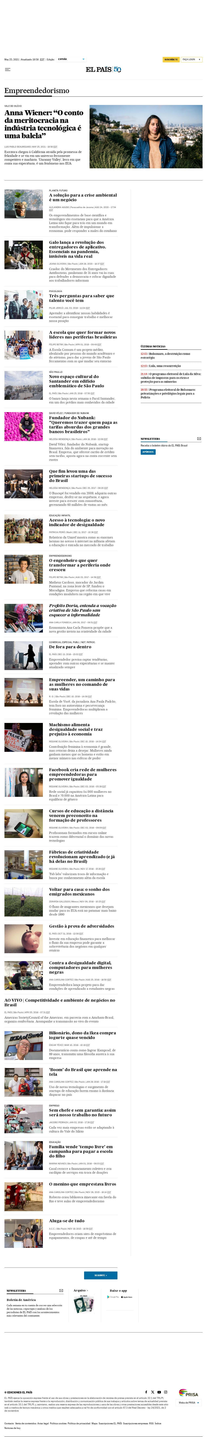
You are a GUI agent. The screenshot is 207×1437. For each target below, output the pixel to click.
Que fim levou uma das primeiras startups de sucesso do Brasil (80, 476)
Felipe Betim (56, 344)
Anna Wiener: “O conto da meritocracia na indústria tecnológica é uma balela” (43, 124)
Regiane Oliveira (58, 741)
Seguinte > (101, 1275)
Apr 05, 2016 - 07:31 (37, 1012)
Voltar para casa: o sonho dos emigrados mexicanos (79, 892)
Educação (55, 1142)
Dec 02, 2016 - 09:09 (93, 827)
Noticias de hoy (12, 1428)
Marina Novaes (57, 1163)
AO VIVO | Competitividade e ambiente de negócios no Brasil (59, 1003)
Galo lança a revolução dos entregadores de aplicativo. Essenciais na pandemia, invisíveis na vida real (77, 250)
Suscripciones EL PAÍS (110, 1423)
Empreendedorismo (36, 91)
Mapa (94, 1423)
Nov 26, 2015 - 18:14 (98, 1192)
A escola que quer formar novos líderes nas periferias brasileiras (83, 335)
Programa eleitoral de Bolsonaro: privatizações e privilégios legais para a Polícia (168, 393)
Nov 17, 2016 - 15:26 (93, 869)
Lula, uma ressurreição (165, 366)
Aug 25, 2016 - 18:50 (98, 979)
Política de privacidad (79, 1423)
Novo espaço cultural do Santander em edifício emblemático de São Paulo (76, 381)
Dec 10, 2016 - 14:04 (93, 741)
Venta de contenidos (25, 1423)
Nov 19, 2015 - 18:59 (80, 1229)
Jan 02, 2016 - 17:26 (81, 1122)
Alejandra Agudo (59, 207)
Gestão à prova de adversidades (81, 927)
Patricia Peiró (57, 532)
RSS (151, 1423)
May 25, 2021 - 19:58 (44, 147)
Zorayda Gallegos (59, 901)
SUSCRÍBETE (171, 59)
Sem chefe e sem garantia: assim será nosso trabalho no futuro (82, 1113)
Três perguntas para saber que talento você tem (81, 298)
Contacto (9, 1423)
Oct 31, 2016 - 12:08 (70, 933)
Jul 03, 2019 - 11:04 (77, 308)
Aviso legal (43, 1423)
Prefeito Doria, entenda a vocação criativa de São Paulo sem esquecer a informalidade (82, 610)
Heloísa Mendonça (59, 439)
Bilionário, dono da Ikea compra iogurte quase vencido (82, 1035)
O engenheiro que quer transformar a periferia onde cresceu (79, 565)
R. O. (51, 696)
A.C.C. (52, 1229)
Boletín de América (21, 1300)
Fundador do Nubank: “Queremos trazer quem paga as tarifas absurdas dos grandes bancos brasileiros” (83, 425)
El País (53, 393)
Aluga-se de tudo (66, 1221)
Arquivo (80, 1290)
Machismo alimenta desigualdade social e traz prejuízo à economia (76, 729)
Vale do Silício (13, 106)
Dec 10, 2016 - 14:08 (79, 696)
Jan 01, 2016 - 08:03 (91, 1163)
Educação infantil (60, 515)
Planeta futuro (58, 191)
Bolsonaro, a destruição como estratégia (165, 355)
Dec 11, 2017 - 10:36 (86, 532)
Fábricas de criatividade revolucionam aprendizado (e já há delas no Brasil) (82, 857)
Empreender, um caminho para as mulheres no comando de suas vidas (82, 684)
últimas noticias (153, 346)
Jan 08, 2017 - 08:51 (84, 622)
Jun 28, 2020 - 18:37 (91, 264)
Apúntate (148, 451)
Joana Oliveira (57, 264)
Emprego (54, 1106)
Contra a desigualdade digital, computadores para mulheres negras (80, 968)
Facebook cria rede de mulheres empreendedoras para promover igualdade (83, 774)
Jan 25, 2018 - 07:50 (81, 393)
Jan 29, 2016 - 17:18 (98, 1082)
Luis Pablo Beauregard (17, 147)
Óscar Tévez (56, 1045)
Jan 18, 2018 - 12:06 (95, 439)
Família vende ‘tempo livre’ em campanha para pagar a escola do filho (81, 1151)
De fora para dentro (70, 647)
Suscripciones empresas (135, 1423)
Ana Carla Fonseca (60, 622)
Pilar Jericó (56, 308)
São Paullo (55, 372)
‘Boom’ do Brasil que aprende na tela (83, 1072)
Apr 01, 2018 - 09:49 (88, 344)
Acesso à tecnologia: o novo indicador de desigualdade (77, 522)
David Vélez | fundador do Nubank (69, 413)
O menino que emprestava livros (82, 1184)
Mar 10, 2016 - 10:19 (77, 1045)
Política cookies (58, 1423)
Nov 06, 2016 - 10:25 (92, 901)
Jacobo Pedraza (58, 1122)
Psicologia (55, 291)
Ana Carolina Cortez (61, 979)
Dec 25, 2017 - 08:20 (95, 488)
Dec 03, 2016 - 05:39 (93, 786)
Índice (158, 1423)
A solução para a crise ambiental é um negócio (83, 198)
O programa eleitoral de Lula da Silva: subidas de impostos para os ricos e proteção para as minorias (171, 377)
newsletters (150, 438)
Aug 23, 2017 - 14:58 (88, 577)
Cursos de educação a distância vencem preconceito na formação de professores (81, 816)
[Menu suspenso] (7, 69)
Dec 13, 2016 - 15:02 (70, 654)
